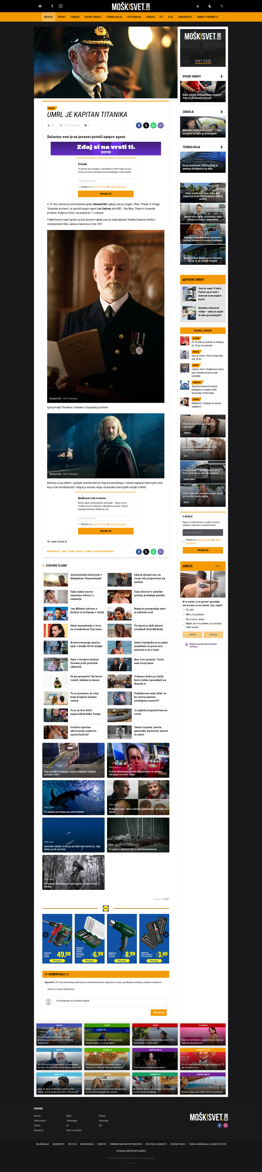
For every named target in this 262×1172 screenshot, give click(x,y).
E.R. (53, 125)
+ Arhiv (217, 566)
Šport (62, 16)
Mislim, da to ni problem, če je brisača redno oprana (204, 625)
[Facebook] (52, 6)
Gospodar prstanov (103, 551)
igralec (79, 551)
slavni (71, 551)
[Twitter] (146, 125)
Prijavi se (105, 193)
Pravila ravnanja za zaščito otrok (207, 1144)
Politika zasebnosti (156, 1144)
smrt (64, 551)
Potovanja (134, 16)
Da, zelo (190, 609)
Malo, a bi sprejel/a (195, 614)
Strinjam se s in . (103, 187)
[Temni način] (210, 6)
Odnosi (150, 16)
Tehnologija (114, 16)
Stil (170, 16)
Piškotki (102, 1144)
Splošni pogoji (178, 1144)
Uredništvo (58, 1144)
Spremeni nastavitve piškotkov (126, 1144)
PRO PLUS (72, 1144)
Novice (48, 16)
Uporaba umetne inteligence (131, 1151)
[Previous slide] (45, 935)
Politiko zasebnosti (117, 187)
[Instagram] (61, 6)
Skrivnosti (185, 16)
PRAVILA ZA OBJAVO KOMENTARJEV (60, 989)
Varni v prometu (207, 16)
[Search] (222, 6)
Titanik (88, 551)
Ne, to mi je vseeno (195, 619)
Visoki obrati (92, 16)
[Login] (198, 6)
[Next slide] (166, 935)
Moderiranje (87, 1144)
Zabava (75, 16)
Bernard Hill (53, 551)
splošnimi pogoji (100, 187)
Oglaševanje (42, 1144)
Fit (161, 16)
